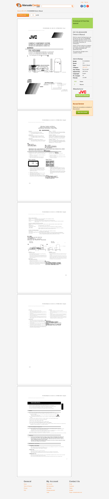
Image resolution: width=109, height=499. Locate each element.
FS (25, 11)
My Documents (50, 486)
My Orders (49, 488)
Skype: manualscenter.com (75, 492)
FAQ (25, 490)
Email (70, 484)
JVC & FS (85, 67)
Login (82, 2)
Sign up (86, 2)
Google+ (71, 490)
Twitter (70, 488)
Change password (51, 490)
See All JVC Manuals (82, 95)
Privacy (25, 488)
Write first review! (82, 112)
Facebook (71, 486)
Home (18, 11)
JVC (23, 11)
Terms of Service (28, 486)
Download (22, 15)
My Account (49, 484)
